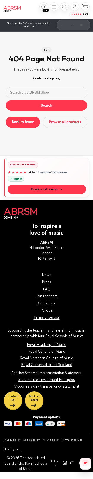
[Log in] (75, 6)
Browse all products (65, 122)
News (46, 275)
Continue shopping (46, 78)
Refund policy (51, 439)
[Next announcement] (72, 25)
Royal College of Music (46, 351)
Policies (46, 310)
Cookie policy (31, 439)
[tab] (81, 25)
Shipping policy (13, 449)
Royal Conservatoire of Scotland (46, 365)
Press (46, 282)
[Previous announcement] (62, 25)
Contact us (46, 303)
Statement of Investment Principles (46, 380)
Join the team (46, 296)
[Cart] (85, 6)
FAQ (46, 289)
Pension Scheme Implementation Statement (46, 373)
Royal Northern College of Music (46, 358)
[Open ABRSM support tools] (85, 464)
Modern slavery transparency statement (46, 386)
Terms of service (47, 318)
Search (46, 105)
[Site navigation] (54, 6)
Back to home (23, 122)
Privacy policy (12, 439)
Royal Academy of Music (46, 345)
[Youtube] (72, 463)
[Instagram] (65, 463)
